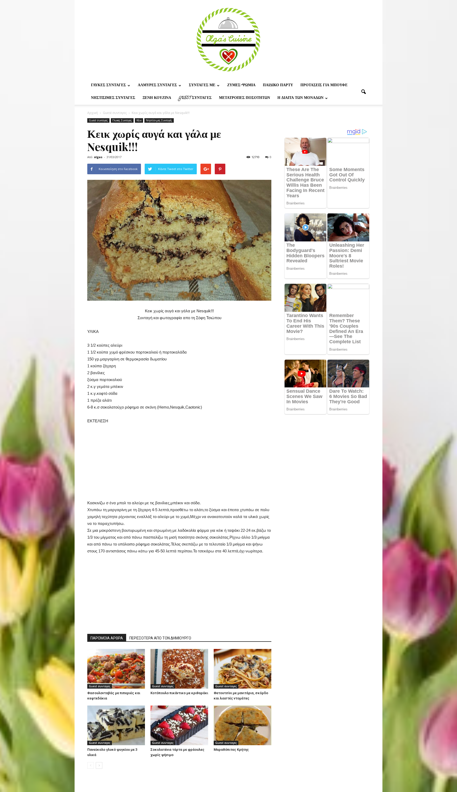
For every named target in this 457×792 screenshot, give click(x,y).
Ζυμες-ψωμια (241, 85)
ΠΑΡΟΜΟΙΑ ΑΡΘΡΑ (106, 638)
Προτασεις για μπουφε (324, 85)
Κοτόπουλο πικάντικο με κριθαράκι (179, 693)
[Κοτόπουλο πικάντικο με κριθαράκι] (179, 669)
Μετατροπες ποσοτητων (244, 98)
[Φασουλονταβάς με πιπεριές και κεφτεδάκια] (116, 669)
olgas (98, 157)
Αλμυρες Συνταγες (157, 85)
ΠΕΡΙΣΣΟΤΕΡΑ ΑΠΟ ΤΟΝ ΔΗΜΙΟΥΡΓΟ (160, 638)
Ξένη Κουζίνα (157, 98)
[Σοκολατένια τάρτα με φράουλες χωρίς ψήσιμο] (179, 725)
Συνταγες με (202, 85)
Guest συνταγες (195, 98)
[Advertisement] (179, 464)
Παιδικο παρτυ (278, 85)
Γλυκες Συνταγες (108, 85)
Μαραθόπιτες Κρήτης (231, 750)
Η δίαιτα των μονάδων (300, 98)
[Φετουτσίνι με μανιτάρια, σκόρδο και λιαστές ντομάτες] (242, 669)
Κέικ (138, 120)
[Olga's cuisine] (228, 39)
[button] (363, 92)
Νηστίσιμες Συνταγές (113, 98)
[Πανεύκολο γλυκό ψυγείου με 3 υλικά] (116, 725)
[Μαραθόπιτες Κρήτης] (242, 725)
